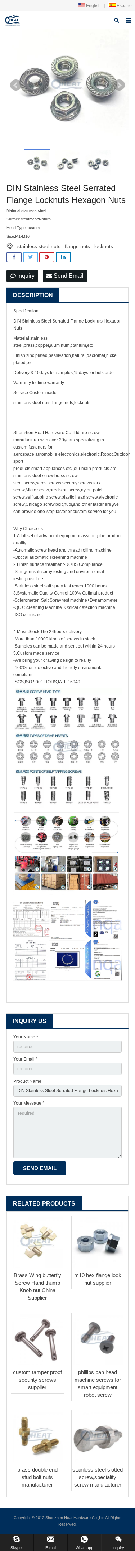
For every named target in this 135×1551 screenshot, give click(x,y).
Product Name (27, 1081)
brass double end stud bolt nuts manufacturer (37, 1477)
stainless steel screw (33, 475)
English (93, 5)
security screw (76, 482)
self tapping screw (43, 497)
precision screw (65, 490)
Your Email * (25, 1059)
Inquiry (25, 276)
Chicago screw (40, 504)
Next (119, 85)
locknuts (103, 246)
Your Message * (28, 1103)
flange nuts (77, 246)
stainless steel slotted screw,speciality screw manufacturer (97, 1477)
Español (124, 5)
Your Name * (25, 1036)
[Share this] (14, 257)
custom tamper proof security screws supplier (37, 1379)
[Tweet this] (30, 257)
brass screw (65, 475)
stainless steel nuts (38, 246)
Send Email (68, 276)
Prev (16, 85)
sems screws (48, 482)
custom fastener (28, 447)
